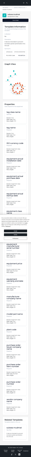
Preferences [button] (7, 226)
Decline (15, 234)
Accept (15, 231)
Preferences (15, 238)
